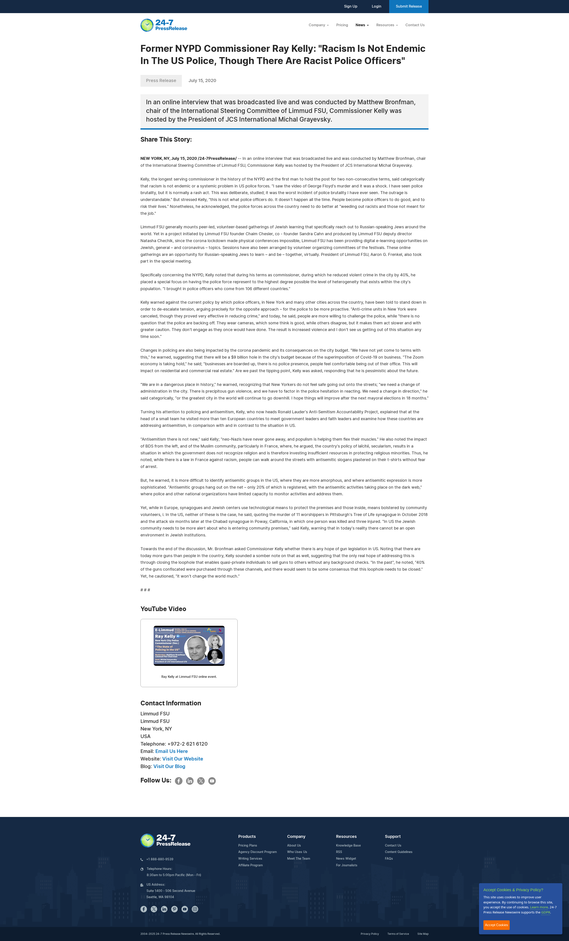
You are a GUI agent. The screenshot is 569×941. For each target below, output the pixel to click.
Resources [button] (385, 25)
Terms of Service (398, 934)
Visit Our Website (182, 758)
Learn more (539, 907)
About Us (294, 845)
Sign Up (350, 6)
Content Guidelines (399, 852)
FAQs (389, 858)
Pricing (342, 25)
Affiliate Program (250, 865)
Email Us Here (171, 751)
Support (393, 837)
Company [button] (317, 25)
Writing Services (250, 858)
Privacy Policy (370, 934)
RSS (339, 852)
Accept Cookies (496, 925)
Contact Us (415, 25)
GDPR (545, 912)
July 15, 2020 (202, 80)
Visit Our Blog (169, 766)
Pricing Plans (247, 845)
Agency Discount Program (257, 852)
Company (296, 837)
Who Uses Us (297, 852)
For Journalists (346, 865)
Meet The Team (298, 858)
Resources (346, 837)
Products (247, 837)
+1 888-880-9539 (159, 859)
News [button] (361, 25)
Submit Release (409, 6)
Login (376, 6)
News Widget (346, 858)
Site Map (423, 934)
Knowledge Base (348, 845)
